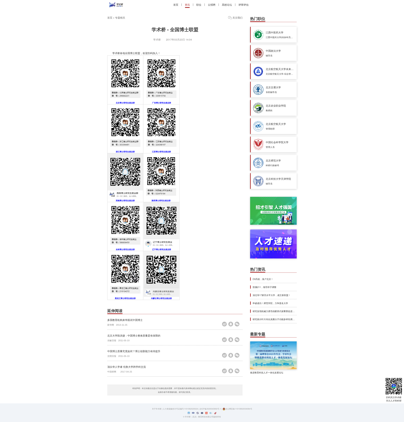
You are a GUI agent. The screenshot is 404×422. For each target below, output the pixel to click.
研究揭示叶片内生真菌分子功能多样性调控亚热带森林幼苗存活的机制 (287, 319)
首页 (175, 4)
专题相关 (120, 17)
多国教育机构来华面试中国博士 (125, 320)
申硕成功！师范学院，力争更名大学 (270, 303)
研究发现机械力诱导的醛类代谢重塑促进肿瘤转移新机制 (280, 311)
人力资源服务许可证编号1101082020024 (181, 408)
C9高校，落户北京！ (263, 279)
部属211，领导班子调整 (264, 287)
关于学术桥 (156, 408)
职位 (198, 4)
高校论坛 (227, 4)
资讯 (187, 4)
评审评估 (243, 4)
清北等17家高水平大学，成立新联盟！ (272, 295)
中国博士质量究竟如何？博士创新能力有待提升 (133, 351)
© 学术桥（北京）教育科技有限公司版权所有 (202, 416)
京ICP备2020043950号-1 (210, 408)
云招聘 (211, 4)
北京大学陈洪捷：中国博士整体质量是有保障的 (133, 335)
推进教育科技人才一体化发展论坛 (266, 372)
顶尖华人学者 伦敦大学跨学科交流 (126, 367)
